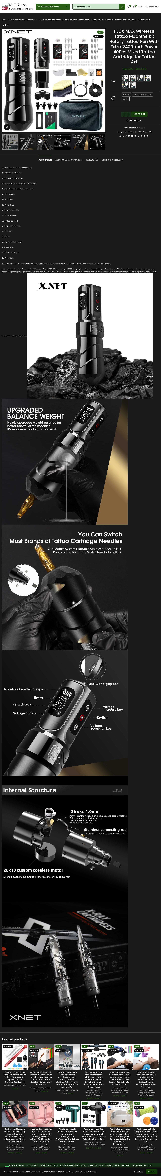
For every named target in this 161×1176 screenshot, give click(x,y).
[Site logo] (17, 6)
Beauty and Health (16, 20)
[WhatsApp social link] (144, 136)
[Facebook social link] (126, 136)
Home (4, 20)
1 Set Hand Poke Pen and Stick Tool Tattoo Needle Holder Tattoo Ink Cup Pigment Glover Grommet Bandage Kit (15, 1077)
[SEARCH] (122, 7)
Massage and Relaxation (93, 1093)
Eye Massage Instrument (120, 1150)
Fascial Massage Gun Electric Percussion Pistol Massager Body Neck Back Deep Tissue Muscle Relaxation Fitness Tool (93, 1134)
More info (138, 1171)
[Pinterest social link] (135, 136)
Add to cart (139, 114)
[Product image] (15, 1057)
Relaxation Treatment (94, 1095)
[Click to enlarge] (7, 127)
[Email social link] (132, 136)
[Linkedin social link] (138, 136)
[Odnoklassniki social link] (141, 136)
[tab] (45, 158)
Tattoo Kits (30, 20)
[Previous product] (3, 25)
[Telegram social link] (147, 136)
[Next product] (8, 25)
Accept (151, 1171)
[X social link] (129, 136)
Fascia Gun (87, 1145)
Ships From (113, 98)
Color (113, 81)
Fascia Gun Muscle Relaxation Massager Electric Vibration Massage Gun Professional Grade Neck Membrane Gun (67, 1135)
